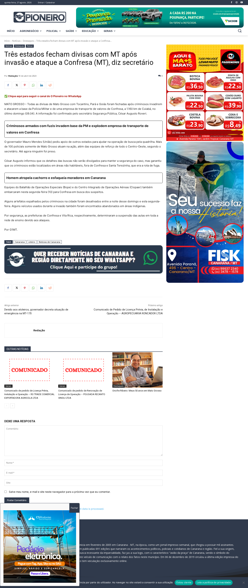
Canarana (20, 242)
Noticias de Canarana (49, 242)
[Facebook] (8, 85)
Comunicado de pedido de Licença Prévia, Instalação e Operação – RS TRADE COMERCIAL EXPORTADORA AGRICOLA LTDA (29, 394)
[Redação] (19, 330)
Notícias (16, 40)
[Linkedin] (41, 85)
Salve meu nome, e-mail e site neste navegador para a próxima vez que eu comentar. (59, 491)
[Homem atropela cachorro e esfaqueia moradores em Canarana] (83, 178)
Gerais (8, 386)
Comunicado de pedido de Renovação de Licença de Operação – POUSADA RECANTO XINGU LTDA (81, 394)
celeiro (31, 242)
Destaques (28, 40)
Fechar (74, 507)
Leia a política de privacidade (214, 582)
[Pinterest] (24, 85)
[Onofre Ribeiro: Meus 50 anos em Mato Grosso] (137, 369)
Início (7, 40)
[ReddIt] (49, 85)
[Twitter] (16, 85)
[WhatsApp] (33, 85)
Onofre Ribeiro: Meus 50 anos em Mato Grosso (137, 390)
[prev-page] (6, 405)
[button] (240, 31)
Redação (13, 75)
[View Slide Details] (160, 17)
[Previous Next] (39, 546)
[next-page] (12, 405)
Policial (30, 46)
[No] (243, 582)
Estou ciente (183, 582)
